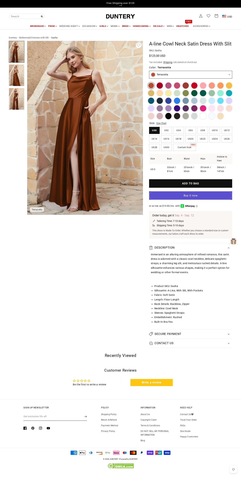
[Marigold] (229, 85)
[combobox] (26, 16)
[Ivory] (203, 116)
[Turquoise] (220, 93)
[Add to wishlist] (138, 45)
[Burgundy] (160, 85)
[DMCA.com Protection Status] (120, 467)
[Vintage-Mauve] (160, 116)
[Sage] (212, 93)
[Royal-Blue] (168, 101)
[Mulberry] (168, 85)
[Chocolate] (177, 116)
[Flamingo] (203, 85)
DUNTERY (114, 459)
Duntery (13, 37)
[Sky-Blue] (212, 101)
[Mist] (203, 101)
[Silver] (194, 116)
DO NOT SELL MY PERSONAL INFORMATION (155, 433)
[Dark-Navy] (160, 101)
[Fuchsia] (203, 108)
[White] (212, 116)
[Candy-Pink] (212, 108)
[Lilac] (151, 108)
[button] (119, 5)
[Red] (194, 85)
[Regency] (177, 108)
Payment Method (109, 425)
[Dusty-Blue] (194, 101)
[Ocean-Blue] (177, 101)
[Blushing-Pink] (220, 108)
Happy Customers (189, 436)
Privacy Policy (108, 431)
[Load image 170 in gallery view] (16, 75)
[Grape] (186, 108)
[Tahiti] (168, 108)
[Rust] (186, 85)
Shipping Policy (109, 414)
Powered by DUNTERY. (128, 459)
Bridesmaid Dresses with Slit (34, 37)
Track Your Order (188, 420)
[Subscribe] (85, 416)
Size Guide (185, 431)
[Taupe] (186, 116)
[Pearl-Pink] (229, 108)
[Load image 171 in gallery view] (16, 99)
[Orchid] (194, 108)
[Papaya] (212, 85)
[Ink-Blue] (151, 101)
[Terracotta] (151, 85)
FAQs (182, 425)
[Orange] (220, 85)
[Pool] (220, 101)
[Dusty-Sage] (177, 93)
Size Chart (161, 123)
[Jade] (229, 93)
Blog (143, 440)
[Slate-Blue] (186, 101)
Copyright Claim (149, 420)
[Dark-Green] (194, 93)
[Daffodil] (168, 93)
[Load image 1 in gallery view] (16, 52)
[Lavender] (229, 101)
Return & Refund (109, 420)
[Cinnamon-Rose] (177, 85)
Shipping (167, 62)
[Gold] (151, 93)
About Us (145, 414)
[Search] (42, 16)
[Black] (168, 116)
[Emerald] (203, 93)
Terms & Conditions (150, 425)
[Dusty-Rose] (151, 116)
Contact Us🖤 (187, 414)
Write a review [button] (151, 382)
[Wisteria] (160, 108)
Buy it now (191, 195)
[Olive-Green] (186, 93)
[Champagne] (220, 116)
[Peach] (160, 93)
